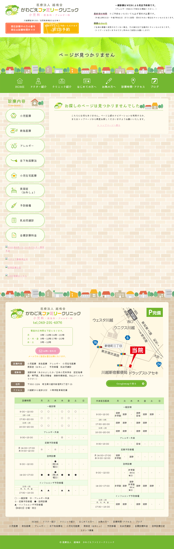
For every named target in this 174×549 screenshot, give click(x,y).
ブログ (154, 87)
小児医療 (25, 116)
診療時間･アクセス (133, 87)
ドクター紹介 (38, 87)
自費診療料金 (28, 235)
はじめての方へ (87, 87)
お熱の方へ (109, 87)
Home (20, 87)
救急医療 (25, 131)
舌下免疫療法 (28, 161)
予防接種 (25, 205)
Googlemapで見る (126, 383)
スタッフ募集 (87, 530)
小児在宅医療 (28, 175)
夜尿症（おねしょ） (28, 190)
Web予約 (61, 28)
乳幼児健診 (27, 220)
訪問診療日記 (158, 526)
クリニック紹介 (62, 87)
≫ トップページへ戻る (108, 125)
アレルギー (27, 146)
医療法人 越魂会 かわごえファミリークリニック (88, 542)
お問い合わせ (49, 351)
